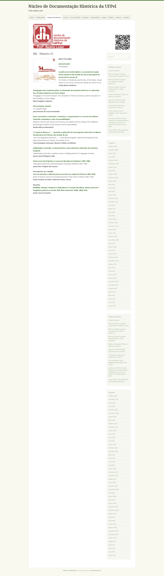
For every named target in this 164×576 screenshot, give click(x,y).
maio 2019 (112, 250)
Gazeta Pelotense (114, 71)
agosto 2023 (112, 181)
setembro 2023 (113, 178)
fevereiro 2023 (113, 198)
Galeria (118, 17)
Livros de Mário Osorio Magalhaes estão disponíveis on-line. (118, 113)
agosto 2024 (112, 167)
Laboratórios (95, 17)
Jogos (104, 17)
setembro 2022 (113, 202)
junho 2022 (112, 209)
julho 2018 (112, 268)
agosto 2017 (112, 292)
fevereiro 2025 (113, 160)
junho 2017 (112, 299)
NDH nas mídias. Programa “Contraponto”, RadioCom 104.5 (119, 75)
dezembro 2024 (114, 164)
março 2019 (112, 254)
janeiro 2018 (112, 278)
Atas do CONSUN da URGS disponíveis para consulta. (117, 101)
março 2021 (112, 233)
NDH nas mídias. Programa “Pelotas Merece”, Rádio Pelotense (117, 89)
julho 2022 (112, 205)
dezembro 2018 (114, 261)
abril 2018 (112, 271)
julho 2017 (112, 295)
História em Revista (54, 17)
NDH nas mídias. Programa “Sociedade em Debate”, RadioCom (117, 82)
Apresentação (64, 64)
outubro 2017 (113, 288)
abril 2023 (112, 191)
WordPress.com (96, 570)
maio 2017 (112, 302)
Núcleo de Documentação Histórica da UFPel (72, 6)
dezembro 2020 (114, 240)
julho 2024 (112, 171)
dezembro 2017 (114, 281)
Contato (126, 17)
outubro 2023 (113, 174)
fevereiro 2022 (113, 223)
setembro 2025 (113, 150)
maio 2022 (112, 212)
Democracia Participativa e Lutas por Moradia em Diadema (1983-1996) (61, 161)
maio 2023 (112, 188)
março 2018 (112, 275)
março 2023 (112, 195)
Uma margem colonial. (42, 106)
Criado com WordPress (70, 570)
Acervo (65, 17)
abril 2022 (112, 216)
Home (32, 17)
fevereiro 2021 (113, 236)
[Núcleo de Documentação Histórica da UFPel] (82, 36)
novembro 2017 (114, 285)
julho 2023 (112, 184)
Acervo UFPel (75, 17)
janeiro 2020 (112, 247)
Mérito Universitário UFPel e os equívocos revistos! (118, 96)
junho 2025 (112, 153)
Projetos (85, 17)
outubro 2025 (113, 146)
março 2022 (112, 219)
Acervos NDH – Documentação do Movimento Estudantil (118, 131)
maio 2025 (112, 157)
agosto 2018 (112, 264)
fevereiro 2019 (113, 257)
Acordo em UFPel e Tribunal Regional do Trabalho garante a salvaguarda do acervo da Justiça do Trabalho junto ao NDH (119, 122)
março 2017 (112, 306)
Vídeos (111, 17)
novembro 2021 (114, 226)
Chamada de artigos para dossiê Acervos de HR (117, 106)
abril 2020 (112, 243)
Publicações (40, 17)
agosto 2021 (112, 230)
